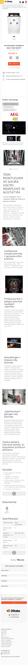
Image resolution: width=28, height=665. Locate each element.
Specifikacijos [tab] (8, 107)
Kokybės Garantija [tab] (9, 109)
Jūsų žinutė (4, 586)
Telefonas (4, 575)
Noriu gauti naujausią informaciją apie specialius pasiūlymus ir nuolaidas (12, 598)
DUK (2, 635)
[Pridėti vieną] (17, 57)
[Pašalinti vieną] (10, 57)
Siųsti (14, 602)
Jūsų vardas (4, 570)
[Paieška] (20, 2)
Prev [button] (3, 160)
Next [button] (25, 160)
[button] (11, 138)
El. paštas (4, 580)
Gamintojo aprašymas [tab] (10, 104)
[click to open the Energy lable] (15, 119)
